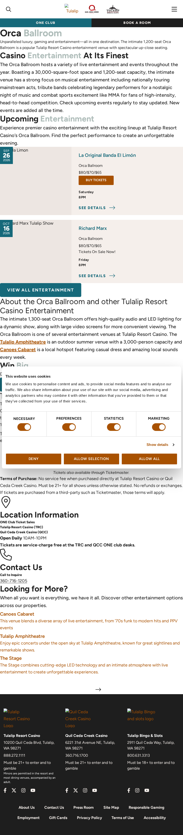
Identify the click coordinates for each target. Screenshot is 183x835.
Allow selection (91, 459)
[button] (8, 9)
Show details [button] (157, 445)
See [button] (92, 208)
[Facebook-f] (5, 790)
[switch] (69, 427)
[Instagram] (23, 790)
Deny (34, 459)
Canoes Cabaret (18, 349)
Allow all (149, 459)
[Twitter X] (13, 790)
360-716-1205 (13, 580)
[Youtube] (32, 790)
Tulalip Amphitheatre (23, 342)
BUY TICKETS (100, 179)
